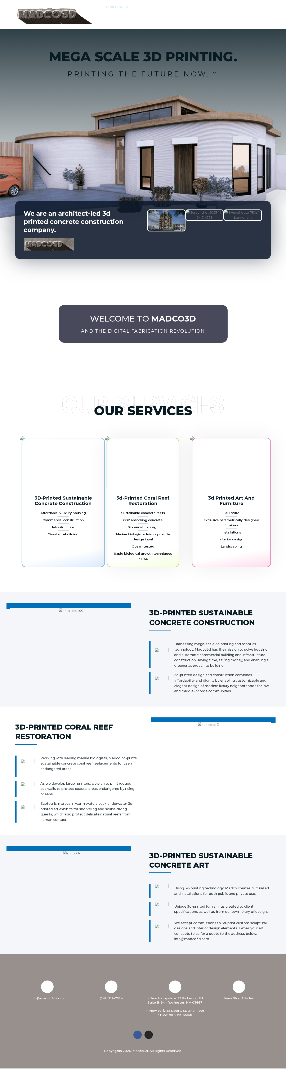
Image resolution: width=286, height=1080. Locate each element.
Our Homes (252, 7)
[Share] (43, 1072)
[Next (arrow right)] (26, 1078)
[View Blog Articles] (239, 987)
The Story (144, 7)
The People (175, 7)
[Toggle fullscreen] (26, 1072)
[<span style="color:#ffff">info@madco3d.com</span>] (47, 987)
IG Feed (110, 22)
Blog (128, 22)
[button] (156, 7)
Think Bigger (116, 7)
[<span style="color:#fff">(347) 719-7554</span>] (111, 987)
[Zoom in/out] (8, 1072)
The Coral (225, 7)
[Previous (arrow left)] (8, 1078)
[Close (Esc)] (61, 1072)
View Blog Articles (239, 998)
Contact (200, 7)
